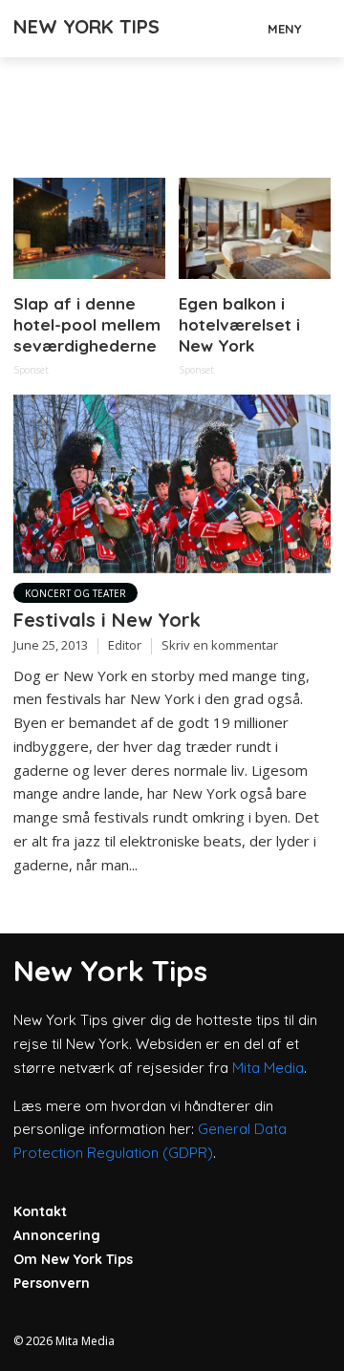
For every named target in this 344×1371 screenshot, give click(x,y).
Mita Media (268, 1068)
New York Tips (86, 26)
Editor (124, 644)
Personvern (51, 1283)
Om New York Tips (73, 1259)
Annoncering (56, 1235)
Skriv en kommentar (219, 644)
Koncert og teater (75, 593)
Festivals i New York (107, 620)
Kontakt (40, 1211)
